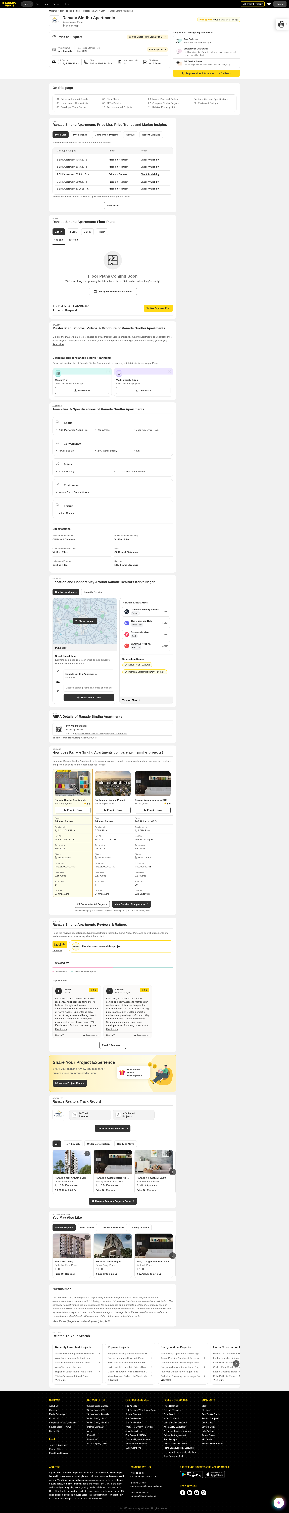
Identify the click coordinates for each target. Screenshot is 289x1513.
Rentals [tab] (130, 134)
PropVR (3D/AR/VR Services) (139, 1427)
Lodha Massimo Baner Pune (228, 1371)
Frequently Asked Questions (63, 1422)
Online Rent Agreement (175, 1435)
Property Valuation (172, 1410)
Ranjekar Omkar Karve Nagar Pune (179, 1371)
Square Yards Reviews (60, 1427)
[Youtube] (196, 1492)
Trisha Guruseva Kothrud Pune (71, 1376)
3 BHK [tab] (87, 231)
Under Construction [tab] (98, 1144)
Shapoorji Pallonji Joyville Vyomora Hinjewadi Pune (128, 1353)
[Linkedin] (189, 1492)
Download (84, 390)
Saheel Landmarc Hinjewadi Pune (126, 1358)
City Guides (207, 1422)
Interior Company (95, 1427)
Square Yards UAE (96, 1410)
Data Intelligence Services (138, 1439)
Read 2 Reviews (111, 1045)
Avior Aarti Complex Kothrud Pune (73, 1358)
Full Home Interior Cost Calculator (180, 1452)
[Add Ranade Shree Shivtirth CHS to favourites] (87, 1153)
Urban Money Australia (98, 1422)
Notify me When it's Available (115, 291)
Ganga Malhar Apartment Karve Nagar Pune (181, 1367)
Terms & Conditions (58, 1445)
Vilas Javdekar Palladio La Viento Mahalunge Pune (128, 1376)
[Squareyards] (9, 4)
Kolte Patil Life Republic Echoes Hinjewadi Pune (128, 1362)
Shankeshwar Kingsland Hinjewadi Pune (76, 1353)
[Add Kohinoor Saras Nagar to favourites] (128, 1237)
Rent (46, 4)
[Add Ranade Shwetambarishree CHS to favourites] (128, 1153)
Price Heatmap (171, 1406)
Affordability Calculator (174, 1427)
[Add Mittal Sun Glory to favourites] (87, 1237)
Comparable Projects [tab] (107, 134)
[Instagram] (203, 1492)
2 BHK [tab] (73, 231)
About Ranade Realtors (111, 1128)
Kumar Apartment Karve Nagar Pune (180, 1362)
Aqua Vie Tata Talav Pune (68, 1367)
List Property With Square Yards (141, 1410)
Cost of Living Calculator (175, 1422)
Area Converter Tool (173, 1456)
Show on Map (86, 621)
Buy (37, 4)
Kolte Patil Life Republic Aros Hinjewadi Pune (234, 1376)
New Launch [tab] (73, 1144)
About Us (53, 1406)
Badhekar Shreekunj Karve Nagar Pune (181, 1376)
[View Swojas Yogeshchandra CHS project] (153, 783)
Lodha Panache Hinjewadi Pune (230, 1358)
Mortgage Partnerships (136, 1443)
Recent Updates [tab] (151, 134)
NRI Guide (207, 1439)
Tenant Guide (208, 1435)
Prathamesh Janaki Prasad (110, 800)
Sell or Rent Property (253, 4)
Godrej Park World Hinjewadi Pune (231, 1367)
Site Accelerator (133, 1422)
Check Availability (150, 159)
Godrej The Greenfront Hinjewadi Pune (234, 1353)
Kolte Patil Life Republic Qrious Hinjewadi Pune (128, 1367)
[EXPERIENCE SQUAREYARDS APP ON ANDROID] (191, 1477)
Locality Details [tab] (93, 592)
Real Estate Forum (211, 1414)
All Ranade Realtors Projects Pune (111, 1201)
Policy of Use (55, 1449)
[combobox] (89, 688)
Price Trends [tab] (80, 134)
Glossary (206, 1410)
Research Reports (210, 1418)
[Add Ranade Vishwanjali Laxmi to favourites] (169, 1153)
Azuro (90, 1431)
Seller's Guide (208, 1431)
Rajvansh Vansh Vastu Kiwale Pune (73, 1371)
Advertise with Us (133, 1431)
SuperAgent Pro (133, 1448)
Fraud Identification (58, 1453)
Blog (204, 1406)
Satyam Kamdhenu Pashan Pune (72, 1362)
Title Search (169, 1414)
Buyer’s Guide (208, 1427)
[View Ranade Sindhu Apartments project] (72, 783)
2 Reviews (57, 950)
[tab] (73, 241)
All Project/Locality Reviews (177, 1431)
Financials (54, 1418)
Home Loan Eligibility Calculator (179, 1448)
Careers (53, 1410)
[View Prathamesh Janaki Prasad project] (112, 783)
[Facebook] (182, 1492)
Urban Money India (96, 1418)
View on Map (129, 700)
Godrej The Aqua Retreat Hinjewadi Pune (128, 1371)
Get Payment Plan (160, 308)
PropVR (91, 1435)
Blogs (66, 4)
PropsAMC (92, 1439)
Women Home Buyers (212, 1443)
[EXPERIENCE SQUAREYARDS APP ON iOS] (215, 1477)
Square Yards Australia (98, 1414)
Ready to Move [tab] (125, 1144)
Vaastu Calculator (172, 1418)
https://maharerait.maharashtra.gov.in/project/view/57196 (101, 733)
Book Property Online (97, 1443)
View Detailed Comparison (130, 904)
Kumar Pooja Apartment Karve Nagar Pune (181, 1353)
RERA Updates (156, 49)
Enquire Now (74, 810)
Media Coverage (57, 1414)
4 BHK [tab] (101, 231)
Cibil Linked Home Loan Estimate (148, 37)
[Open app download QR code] (282, 24)
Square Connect (133, 1414)
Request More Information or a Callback (208, 73)
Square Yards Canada (97, 1406)
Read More (58, 344)
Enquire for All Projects (94, 904)
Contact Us (54, 1431)
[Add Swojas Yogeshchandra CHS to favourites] (169, 1237)
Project (56, 4)
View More (113, 205)
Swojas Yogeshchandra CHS (151, 800)
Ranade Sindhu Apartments (70, 800)
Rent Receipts (170, 1439)
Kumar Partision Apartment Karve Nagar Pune (181, 1358)
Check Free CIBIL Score (175, 1443)
